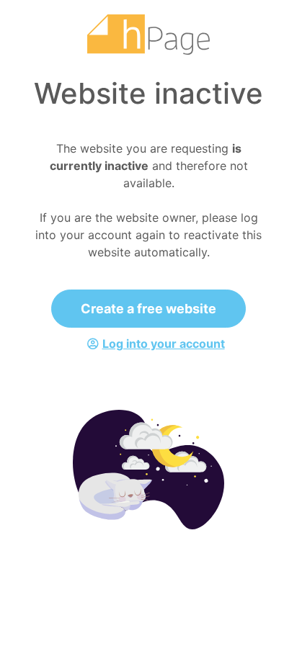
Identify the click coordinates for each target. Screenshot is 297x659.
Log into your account (163, 343)
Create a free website (148, 308)
